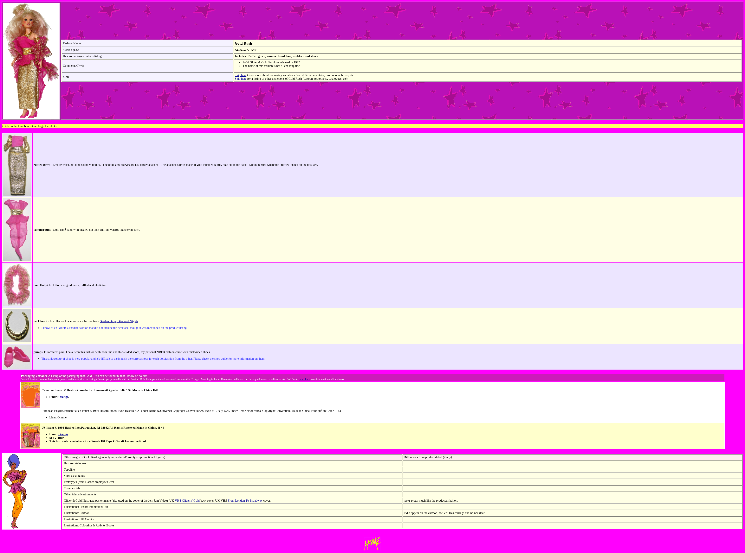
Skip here (240, 75)
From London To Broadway (245, 500)
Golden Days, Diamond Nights (119, 321)
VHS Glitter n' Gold (187, 500)
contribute (304, 379)
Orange (63, 396)
